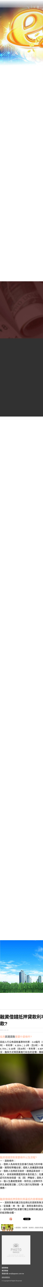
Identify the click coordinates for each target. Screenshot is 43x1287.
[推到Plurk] (11, 1219)
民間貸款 (10, 1036)
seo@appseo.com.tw (16, 1273)
